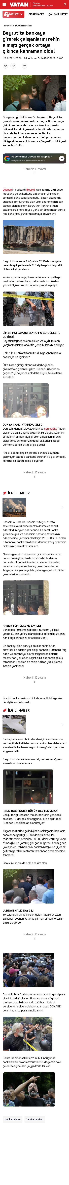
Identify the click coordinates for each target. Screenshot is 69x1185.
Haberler (7, 25)
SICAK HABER (36, 14)
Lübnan (28, 117)
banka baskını (34, 1119)
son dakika (50, 428)
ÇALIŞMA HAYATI (58, 14)
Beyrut (53, 117)
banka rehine (12, 1119)
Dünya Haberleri (23, 25)
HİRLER (12, 14)
